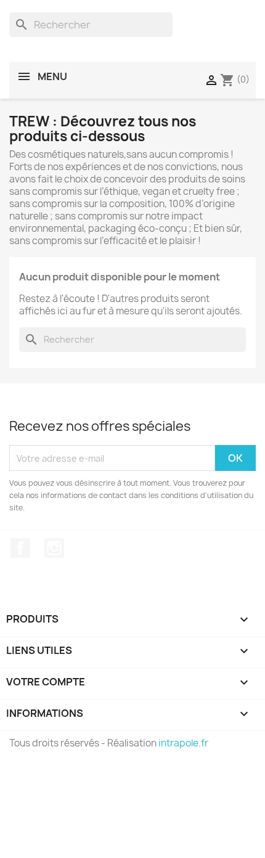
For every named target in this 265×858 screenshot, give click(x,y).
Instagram (54, 548)
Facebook (20, 548)
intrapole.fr (183, 743)
